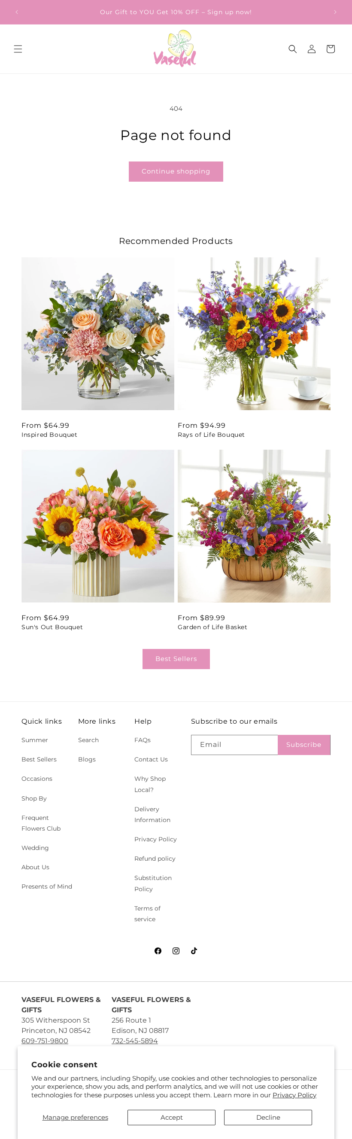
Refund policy (155, 858)
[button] (18, 49)
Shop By (34, 798)
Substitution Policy (153, 883)
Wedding (35, 848)
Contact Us (151, 759)
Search (88, 740)
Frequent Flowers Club (41, 823)
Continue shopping (176, 171)
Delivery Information (152, 814)
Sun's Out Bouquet (52, 627)
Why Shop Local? (150, 784)
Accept (172, 1117)
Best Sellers (176, 659)
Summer (34, 740)
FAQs (142, 740)
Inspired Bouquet (49, 435)
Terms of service (147, 913)
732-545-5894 (135, 1041)
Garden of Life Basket (213, 627)
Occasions (36, 779)
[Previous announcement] (16, 12)
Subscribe (304, 744)
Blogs (87, 759)
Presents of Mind (46, 886)
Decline (268, 1117)
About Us (35, 867)
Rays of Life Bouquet (211, 435)
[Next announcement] (335, 12)
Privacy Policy (294, 1095)
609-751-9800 (44, 1041)
